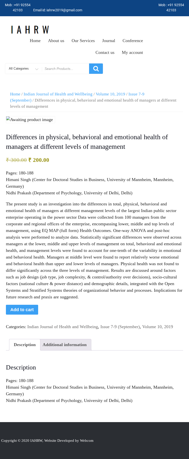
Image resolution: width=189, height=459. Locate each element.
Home (35, 40)
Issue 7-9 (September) (120, 326)
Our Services (83, 40)
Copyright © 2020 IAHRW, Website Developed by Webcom (47, 441)
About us (56, 40)
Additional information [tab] (65, 344)
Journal (108, 40)
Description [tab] (25, 344)
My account (132, 52)
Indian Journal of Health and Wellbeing (58, 94)
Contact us (104, 52)
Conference (133, 40)
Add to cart (22, 309)
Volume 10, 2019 (110, 94)
